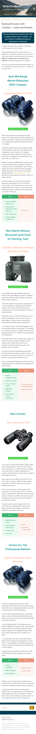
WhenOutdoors (12, 6)
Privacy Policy (6, 717)
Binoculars (12, 19)
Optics (7, 19)
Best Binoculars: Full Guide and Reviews (25, 19)
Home (3, 19)
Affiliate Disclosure (8, 719)
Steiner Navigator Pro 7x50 (21, 173)
